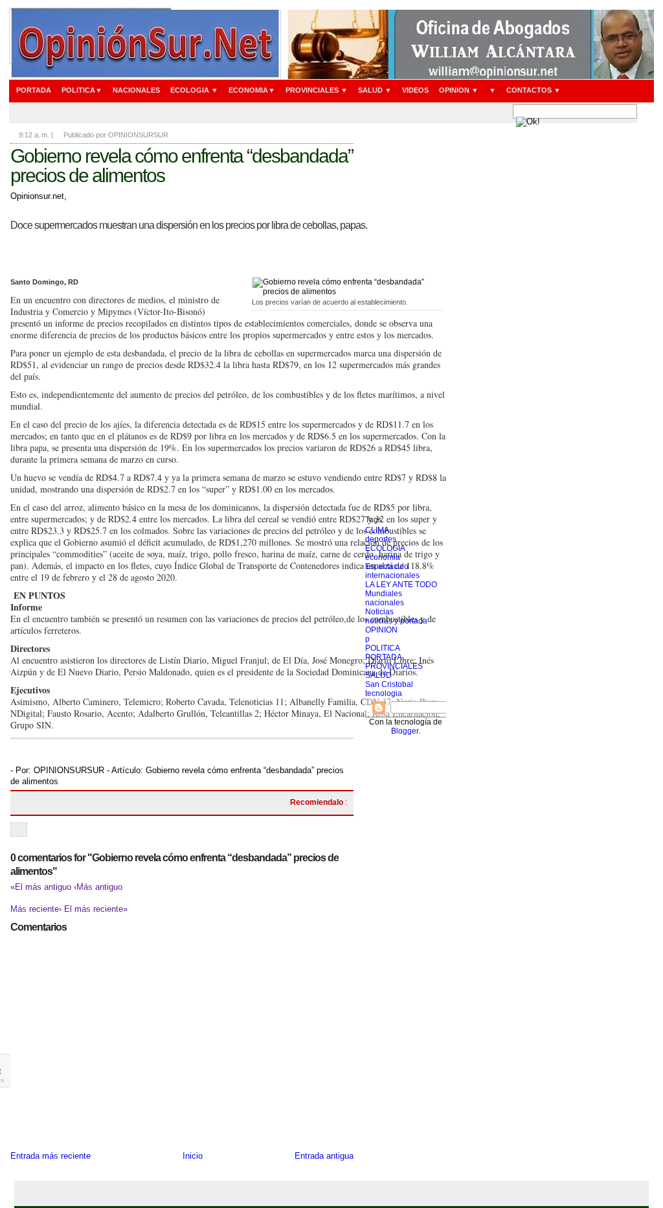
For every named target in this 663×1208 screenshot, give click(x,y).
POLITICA (382, 648)
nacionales (384, 602)
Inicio (193, 1156)
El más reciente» (96, 909)
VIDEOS (415, 90)
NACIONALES (136, 90)
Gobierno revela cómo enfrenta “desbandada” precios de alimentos (181, 165)
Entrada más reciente (50, 1156)
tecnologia (383, 693)
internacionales (392, 575)
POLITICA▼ (82, 90)
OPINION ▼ (458, 90)
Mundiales (383, 593)
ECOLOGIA (385, 548)
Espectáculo (387, 566)
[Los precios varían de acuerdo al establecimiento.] (347, 286)
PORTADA (33, 90)
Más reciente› (37, 909)
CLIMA (377, 530)
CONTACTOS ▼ (533, 90)
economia (382, 557)
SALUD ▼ (375, 90)
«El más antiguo (42, 887)
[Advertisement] (405, 320)
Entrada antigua (324, 1156)
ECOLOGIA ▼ (194, 90)
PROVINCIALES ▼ (317, 90)
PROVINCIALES (394, 666)
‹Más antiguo (98, 887)
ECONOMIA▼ (252, 90)
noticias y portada (396, 620)
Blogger (404, 731)
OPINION (381, 629)
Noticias (379, 611)
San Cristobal (389, 684)
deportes (380, 539)
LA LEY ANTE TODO (401, 584)
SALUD (378, 675)
